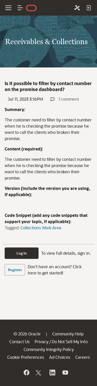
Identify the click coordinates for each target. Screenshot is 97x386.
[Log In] (88, 8)
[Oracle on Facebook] (26, 372)
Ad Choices (59, 357)
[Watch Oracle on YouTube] (65, 372)
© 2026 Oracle (27, 333)
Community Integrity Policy (49, 349)
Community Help (68, 333)
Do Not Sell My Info (70, 341)
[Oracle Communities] (77, 8)
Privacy (41, 341)
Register (15, 269)
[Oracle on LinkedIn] (52, 372)
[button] (20, 7)
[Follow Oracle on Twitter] (39, 372)
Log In (22, 253)
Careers (82, 357)
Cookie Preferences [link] (25, 357)
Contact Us (19, 341)
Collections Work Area (40, 227)
